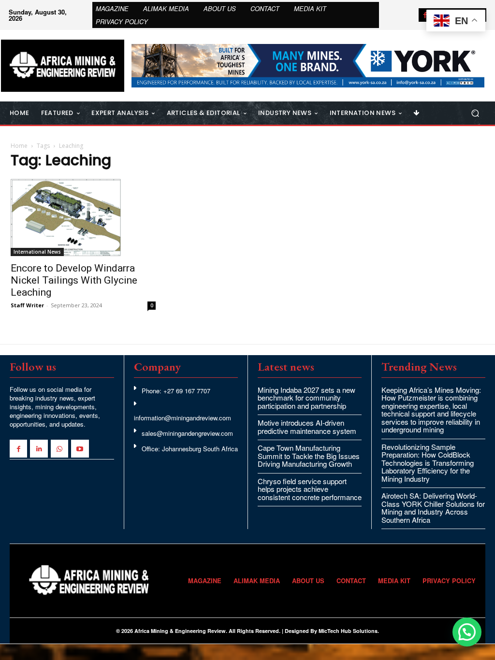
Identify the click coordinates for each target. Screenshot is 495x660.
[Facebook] (425, 15)
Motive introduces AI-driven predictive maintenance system (307, 426)
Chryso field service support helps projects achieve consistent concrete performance (310, 489)
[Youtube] (79, 448)
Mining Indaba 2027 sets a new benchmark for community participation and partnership (306, 398)
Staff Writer (27, 305)
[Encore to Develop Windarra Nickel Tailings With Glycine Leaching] (83, 217)
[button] (475, 112)
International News (37, 251)
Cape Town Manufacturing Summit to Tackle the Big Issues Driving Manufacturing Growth (309, 456)
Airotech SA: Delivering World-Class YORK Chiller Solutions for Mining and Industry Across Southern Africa (433, 507)
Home (19, 146)
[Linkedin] (38, 448)
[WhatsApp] (59, 448)
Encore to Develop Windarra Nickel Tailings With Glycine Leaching (74, 280)
